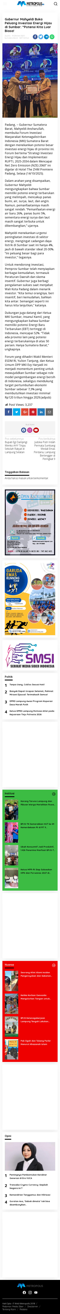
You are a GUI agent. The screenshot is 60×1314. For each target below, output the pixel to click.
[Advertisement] (30, 754)
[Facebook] (23, 430)
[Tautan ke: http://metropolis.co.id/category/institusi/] (54, 794)
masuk (22, 478)
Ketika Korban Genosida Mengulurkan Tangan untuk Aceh (35, 997)
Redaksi (23, 1309)
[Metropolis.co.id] (30, 4)
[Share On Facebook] (8, 412)
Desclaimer (32, 1306)
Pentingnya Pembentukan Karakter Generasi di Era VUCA (28, 1176)
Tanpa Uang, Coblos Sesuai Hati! (27, 684)
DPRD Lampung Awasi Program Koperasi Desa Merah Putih (31, 703)
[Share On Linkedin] (41, 412)
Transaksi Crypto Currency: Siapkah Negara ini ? (29, 1186)
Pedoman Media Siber (13, 1306)
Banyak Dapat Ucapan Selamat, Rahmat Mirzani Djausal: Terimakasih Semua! (31, 693)
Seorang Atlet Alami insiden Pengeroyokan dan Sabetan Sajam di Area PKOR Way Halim (37, 974)
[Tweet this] (40, 36)
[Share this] (35, 36)
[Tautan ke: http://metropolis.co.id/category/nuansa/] (54, 965)
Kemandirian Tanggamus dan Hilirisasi (30, 1194)
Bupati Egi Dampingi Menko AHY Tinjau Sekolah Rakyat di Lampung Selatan (16, 445)
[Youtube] (36, 430)
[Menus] (5, 4)
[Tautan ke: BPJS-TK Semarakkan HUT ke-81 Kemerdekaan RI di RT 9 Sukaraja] (11, 832)
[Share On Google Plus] (24, 412)
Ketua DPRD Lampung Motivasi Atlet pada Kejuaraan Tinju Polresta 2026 (32, 713)
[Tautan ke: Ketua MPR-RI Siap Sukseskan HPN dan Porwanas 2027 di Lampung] (11, 878)
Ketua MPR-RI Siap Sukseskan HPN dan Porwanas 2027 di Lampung (36, 871)
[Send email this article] (49, 412)
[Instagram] (29, 430)
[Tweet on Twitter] (16, 412)
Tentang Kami (9, 1309)
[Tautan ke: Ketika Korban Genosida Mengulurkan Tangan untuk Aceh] (11, 1003)
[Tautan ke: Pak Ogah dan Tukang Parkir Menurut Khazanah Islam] (11, 1049)
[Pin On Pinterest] (33, 412)
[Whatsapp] (52, 36)
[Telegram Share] (46, 36)
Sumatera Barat (11, 38)
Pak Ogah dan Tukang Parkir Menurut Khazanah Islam (36, 1042)
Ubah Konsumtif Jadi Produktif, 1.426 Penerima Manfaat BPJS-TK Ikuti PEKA (38, 848)
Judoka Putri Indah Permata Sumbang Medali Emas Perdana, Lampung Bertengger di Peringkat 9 (44, 449)
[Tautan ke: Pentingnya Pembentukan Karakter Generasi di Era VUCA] (30, 1156)
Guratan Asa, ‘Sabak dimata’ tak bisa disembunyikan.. (30, 1203)
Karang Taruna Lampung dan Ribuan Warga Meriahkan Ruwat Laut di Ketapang (38, 803)
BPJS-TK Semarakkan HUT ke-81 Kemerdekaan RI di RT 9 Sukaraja (37, 826)
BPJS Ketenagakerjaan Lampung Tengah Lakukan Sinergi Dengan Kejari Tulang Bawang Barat (36, 1020)
